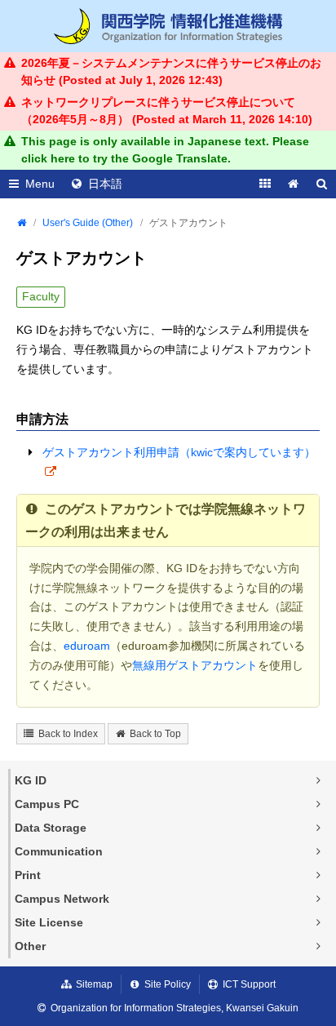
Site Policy (167, 984)
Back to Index (68, 734)
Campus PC (47, 804)
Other (30, 946)
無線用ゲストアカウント (195, 665)
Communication (59, 851)
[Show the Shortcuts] (264, 184)
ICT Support (249, 984)
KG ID (30, 780)
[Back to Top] (293, 184)
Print (28, 875)
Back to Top (155, 734)
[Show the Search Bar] (321, 184)
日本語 (105, 183)
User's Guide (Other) (87, 223)
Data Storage (50, 827)
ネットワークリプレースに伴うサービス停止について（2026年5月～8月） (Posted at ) (166, 110)
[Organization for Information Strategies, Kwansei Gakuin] (168, 26)
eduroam (87, 645)
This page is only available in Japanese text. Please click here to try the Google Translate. (165, 150)
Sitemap (94, 984)
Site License (49, 922)
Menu (40, 183)
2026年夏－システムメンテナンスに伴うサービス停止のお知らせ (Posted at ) (171, 71)
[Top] (21, 223)
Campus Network (62, 898)
